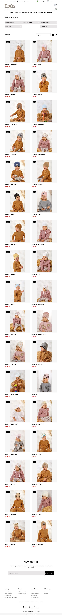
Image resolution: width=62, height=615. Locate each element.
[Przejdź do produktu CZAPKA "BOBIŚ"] (17, 291)
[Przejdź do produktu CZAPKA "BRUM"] (17, 531)
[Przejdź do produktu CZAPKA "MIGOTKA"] (17, 411)
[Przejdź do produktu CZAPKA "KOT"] (44, 201)
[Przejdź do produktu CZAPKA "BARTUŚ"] (17, 51)
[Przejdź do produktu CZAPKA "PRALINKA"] (17, 381)
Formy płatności (8, 593)
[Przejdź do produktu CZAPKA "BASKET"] (44, 531)
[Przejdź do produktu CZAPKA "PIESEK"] (44, 171)
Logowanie (33, 591)
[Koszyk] (55, 5)
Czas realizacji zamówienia (10, 591)
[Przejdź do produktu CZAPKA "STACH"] (44, 81)
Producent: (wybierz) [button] (9, 22)
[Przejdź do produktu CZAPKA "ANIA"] (44, 51)
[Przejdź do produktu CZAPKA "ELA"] (44, 261)
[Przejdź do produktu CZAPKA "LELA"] (17, 471)
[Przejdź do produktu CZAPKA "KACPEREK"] (17, 231)
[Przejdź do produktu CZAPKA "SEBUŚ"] (17, 141)
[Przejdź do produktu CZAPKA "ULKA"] (17, 81)
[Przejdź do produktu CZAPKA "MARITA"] (44, 411)
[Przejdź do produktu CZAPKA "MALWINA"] (17, 441)
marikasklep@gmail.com (24, 1)
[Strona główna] (10, 6)
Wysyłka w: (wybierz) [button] (45, 22)
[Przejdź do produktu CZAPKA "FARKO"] (17, 501)
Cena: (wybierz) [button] (8, 26)
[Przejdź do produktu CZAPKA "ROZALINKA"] (44, 141)
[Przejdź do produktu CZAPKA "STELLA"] (17, 351)
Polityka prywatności (22, 591)
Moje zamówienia (35, 593)
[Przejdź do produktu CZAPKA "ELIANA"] (44, 501)
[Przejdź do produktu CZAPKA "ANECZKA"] (44, 291)
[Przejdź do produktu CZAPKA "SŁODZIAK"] (44, 111)
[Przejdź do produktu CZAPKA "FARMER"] (17, 261)
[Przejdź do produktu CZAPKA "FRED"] (44, 471)
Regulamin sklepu (22, 593)
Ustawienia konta (34, 597)
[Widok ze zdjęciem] (53, 35)
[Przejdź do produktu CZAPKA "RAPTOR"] (44, 351)
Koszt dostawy (8, 595)
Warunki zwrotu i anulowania (11, 597)
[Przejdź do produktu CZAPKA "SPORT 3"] (17, 111)
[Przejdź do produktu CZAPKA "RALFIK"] (17, 171)
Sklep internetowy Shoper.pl (31, 613)
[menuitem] (12, 12)
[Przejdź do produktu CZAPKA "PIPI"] (44, 381)
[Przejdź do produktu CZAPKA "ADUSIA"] (17, 321)
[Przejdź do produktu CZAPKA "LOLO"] (44, 441)
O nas (45, 591)
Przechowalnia (34, 595)
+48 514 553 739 (12, 1)
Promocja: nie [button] (44, 26)
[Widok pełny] (56, 35)
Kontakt (46, 593)
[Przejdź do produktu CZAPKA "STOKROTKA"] (44, 321)
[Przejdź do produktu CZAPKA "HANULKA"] (44, 231)
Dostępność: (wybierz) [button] (27, 22)
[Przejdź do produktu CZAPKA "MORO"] (17, 201)
